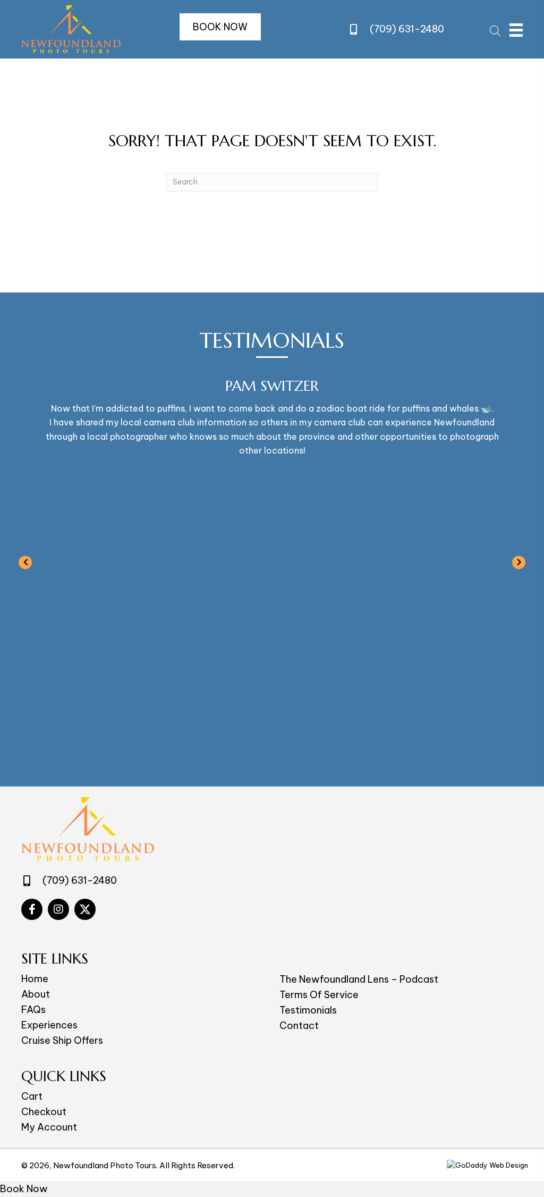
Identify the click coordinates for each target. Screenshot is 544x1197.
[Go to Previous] (25, 561)
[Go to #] (31, 909)
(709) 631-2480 (407, 29)
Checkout (43, 1112)
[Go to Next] (518, 561)
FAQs (33, 1009)
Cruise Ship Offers (62, 1040)
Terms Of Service (319, 995)
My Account (49, 1127)
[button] (220, 26)
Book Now (24, 1189)
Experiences (49, 1025)
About (35, 994)
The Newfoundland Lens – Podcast (358, 979)
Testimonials (308, 1010)
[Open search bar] (495, 29)
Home (34, 979)
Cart (31, 1096)
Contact (299, 1025)
